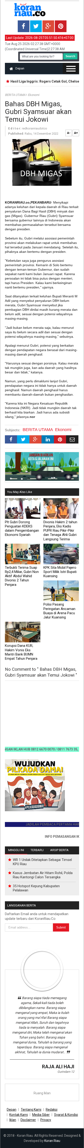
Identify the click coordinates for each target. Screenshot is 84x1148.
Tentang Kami (31, 1109)
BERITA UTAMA (15, 95)
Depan (19, 68)
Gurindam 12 (65, 1071)
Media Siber (41, 1115)
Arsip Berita (59, 850)
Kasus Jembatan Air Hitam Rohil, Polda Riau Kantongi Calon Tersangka (43, 875)
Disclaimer (28, 1120)
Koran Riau (52, 1141)
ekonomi (33, 95)
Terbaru (37, 850)
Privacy (45, 1120)
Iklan (12, 1120)
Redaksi (51, 1109)
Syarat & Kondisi (66, 1115)
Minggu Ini (16, 850)
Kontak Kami (18, 1115)
